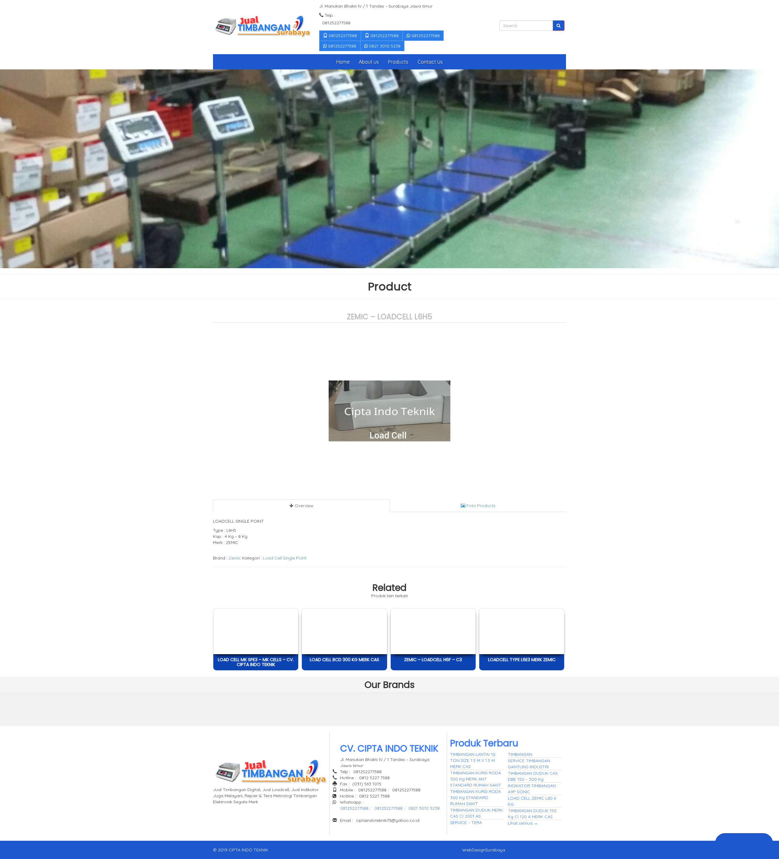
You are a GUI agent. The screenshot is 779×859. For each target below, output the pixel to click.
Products (398, 62)
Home (343, 62)
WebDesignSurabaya (483, 850)
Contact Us (430, 62)
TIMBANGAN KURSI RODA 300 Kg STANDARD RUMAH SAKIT (475, 797)
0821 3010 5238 (384, 46)
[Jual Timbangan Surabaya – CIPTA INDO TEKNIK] (262, 27)
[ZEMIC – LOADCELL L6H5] (252, 708)
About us (369, 62)
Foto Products (480, 505)
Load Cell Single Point (284, 558)
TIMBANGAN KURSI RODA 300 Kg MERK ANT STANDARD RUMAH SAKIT (475, 779)
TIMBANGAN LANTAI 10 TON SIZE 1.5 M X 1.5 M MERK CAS (472, 760)
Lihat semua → (523, 823)
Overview (303, 505)
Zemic (235, 558)
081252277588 (342, 35)
